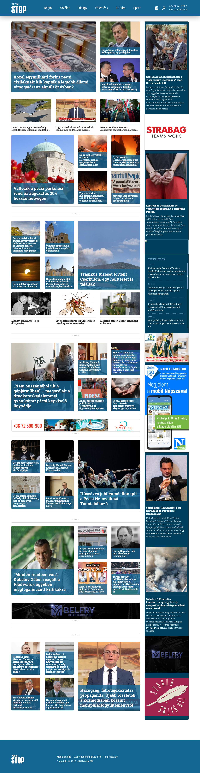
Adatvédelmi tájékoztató (87, 756)
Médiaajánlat (64, 756)
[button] (163, 8)
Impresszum (111, 756)
